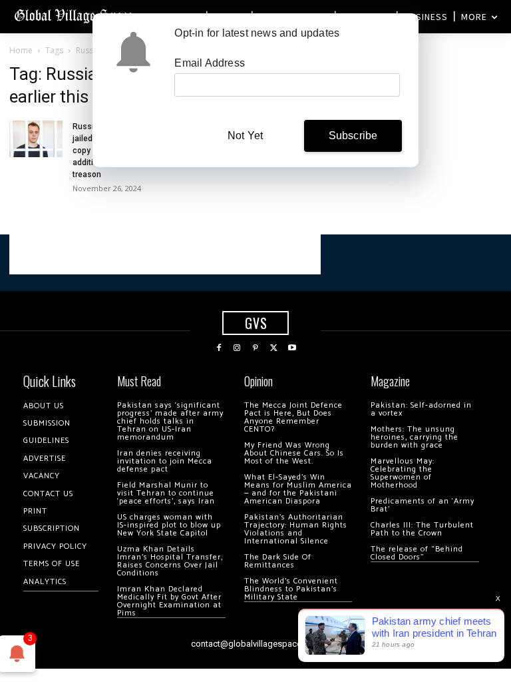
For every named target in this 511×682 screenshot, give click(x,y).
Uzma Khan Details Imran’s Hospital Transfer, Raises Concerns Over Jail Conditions (170, 561)
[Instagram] (237, 348)
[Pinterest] (255, 348)
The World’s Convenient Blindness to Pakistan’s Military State (291, 589)
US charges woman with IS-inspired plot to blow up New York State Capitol (169, 525)
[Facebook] (219, 348)
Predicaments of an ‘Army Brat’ (422, 505)
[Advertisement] (165, 254)
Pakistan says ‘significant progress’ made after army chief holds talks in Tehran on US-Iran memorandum (170, 421)
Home (21, 50)
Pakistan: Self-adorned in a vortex (421, 409)
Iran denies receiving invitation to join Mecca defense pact (164, 461)
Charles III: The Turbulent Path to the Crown (422, 529)
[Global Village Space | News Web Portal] (75, 15)
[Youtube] (292, 348)
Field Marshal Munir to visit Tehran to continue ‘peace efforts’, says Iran (166, 493)
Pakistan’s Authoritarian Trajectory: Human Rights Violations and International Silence (295, 529)
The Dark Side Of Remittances (277, 561)
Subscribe (353, 135)
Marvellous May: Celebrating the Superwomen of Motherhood (402, 473)
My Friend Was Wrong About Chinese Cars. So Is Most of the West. (294, 453)
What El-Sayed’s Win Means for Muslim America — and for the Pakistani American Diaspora (298, 489)
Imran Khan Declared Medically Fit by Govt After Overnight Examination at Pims (169, 601)
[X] (274, 348)
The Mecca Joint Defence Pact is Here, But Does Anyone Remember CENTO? (293, 417)
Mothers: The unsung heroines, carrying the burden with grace (414, 437)
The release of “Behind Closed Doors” (417, 553)
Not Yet (245, 135)
